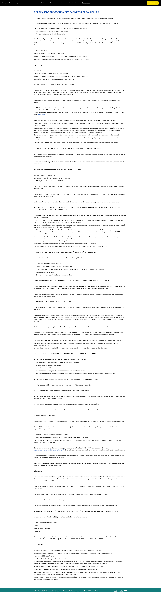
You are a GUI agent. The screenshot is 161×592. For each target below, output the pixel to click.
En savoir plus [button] (86, 3)
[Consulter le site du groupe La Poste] (120, 591)
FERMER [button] (152, 3)
